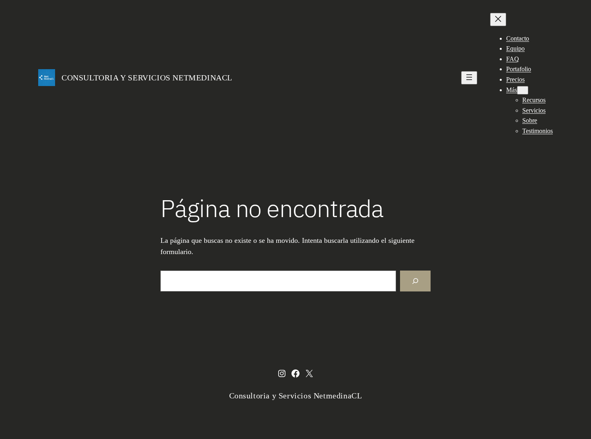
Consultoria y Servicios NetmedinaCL (147, 77)
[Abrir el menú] (469, 77)
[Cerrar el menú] (498, 19)
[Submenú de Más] (522, 90)
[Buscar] (415, 281)
